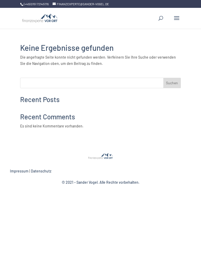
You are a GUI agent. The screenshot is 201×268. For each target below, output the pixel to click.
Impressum (19, 171)
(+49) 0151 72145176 (36, 4)
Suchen (172, 83)
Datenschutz (41, 171)
